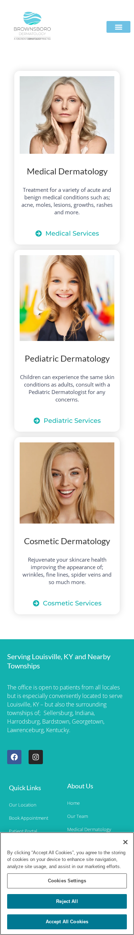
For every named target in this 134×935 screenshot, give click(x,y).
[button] (118, 27)
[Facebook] (14, 757)
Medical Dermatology (67, 171)
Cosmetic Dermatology (67, 541)
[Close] (125, 842)
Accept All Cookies (67, 921)
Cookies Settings (67, 880)
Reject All (67, 901)
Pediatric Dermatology (67, 358)
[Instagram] (36, 757)
